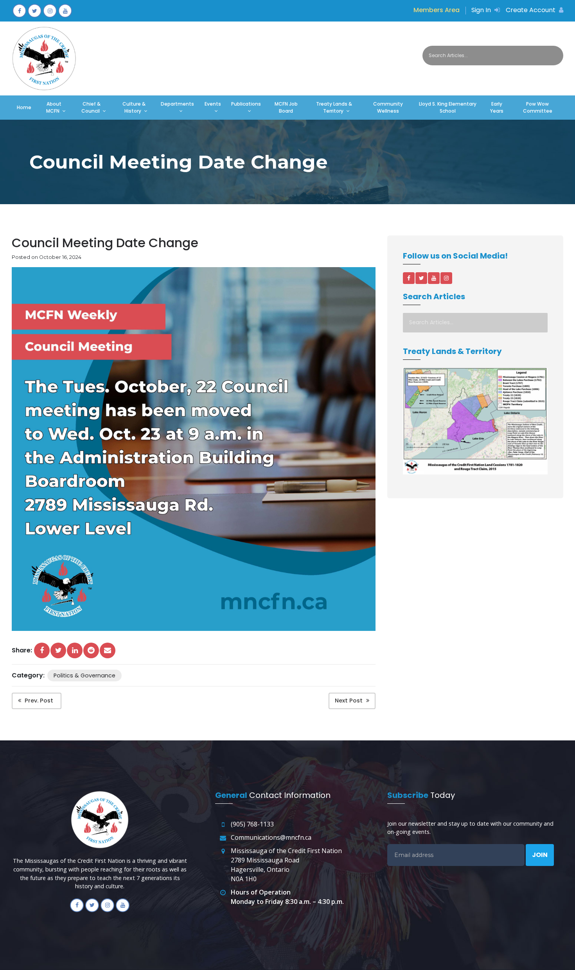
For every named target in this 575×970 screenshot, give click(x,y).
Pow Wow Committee (537, 107)
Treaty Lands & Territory (334, 107)
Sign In (481, 9)
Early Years (496, 107)
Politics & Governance (84, 675)
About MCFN (53, 107)
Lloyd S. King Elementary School (447, 107)
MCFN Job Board (286, 107)
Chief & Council (91, 107)
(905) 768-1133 (252, 824)
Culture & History (134, 107)
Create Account (531, 9)
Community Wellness (388, 107)
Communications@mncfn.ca (271, 837)
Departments (177, 104)
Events (213, 104)
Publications (246, 104)
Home (24, 107)
